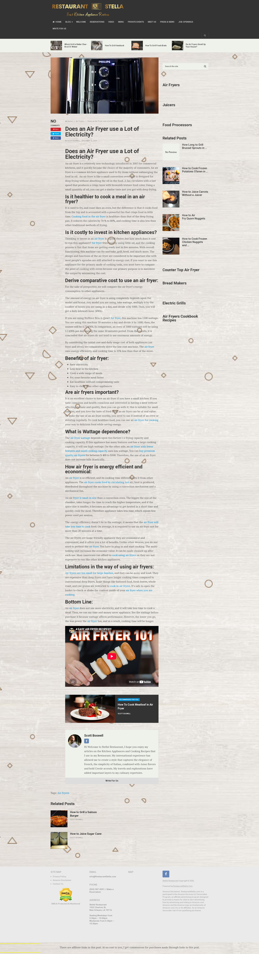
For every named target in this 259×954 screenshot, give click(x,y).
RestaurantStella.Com (183, 886)
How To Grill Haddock (114, 45)
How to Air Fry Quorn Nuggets (193, 217)
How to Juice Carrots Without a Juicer (195, 193)
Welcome (81, 22)
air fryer (99, 238)
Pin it (56, 129)
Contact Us (58, 884)
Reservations (97, 22)
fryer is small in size (85, 497)
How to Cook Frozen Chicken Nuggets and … (194, 242)
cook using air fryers (124, 555)
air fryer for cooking (146, 420)
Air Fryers (63, 793)
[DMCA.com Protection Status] (65, 901)
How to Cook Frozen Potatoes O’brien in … (195, 170)
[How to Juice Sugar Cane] (59, 840)
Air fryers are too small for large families (89, 573)
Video (111, 22)
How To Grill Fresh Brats (156, 45)
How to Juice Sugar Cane (85, 833)
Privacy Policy (59, 876)
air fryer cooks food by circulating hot (106, 482)
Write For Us (59, 28)
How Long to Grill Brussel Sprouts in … (194, 146)
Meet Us (152, 22)
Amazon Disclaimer (62, 880)
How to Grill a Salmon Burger (83, 814)
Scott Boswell (73, 141)
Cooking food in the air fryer (89, 216)
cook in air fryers (120, 586)
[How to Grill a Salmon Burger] (59, 818)
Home (58, 22)
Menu (121, 22)
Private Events (136, 22)
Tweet (57, 133)
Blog (68, 22)
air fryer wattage (80, 438)
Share (57, 138)
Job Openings (185, 22)
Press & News (167, 22)
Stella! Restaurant (170, 881)
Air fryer (97, 243)
